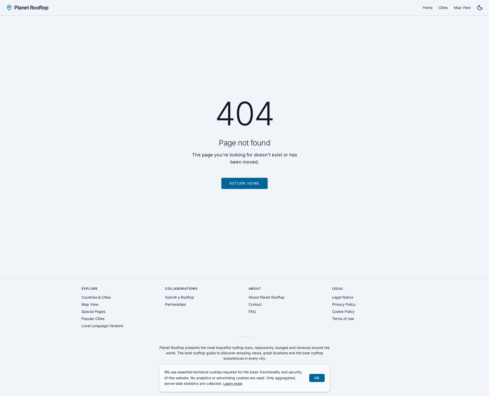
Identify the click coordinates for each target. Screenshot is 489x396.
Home (427, 7)
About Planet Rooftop (266, 297)
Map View (462, 7)
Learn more (232, 383)
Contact (255, 304)
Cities (443, 7)
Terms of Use (343, 318)
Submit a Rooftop (179, 297)
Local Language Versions (102, 326)
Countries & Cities (96, 297)
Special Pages (93, 311)
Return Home (244, 183)
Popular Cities (93, 318)
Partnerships (175, 304)
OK (317, 378)
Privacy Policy (344, 304)
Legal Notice (342, 297)
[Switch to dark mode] (480, 8)
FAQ (252, 311)
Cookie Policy (343, 311)
